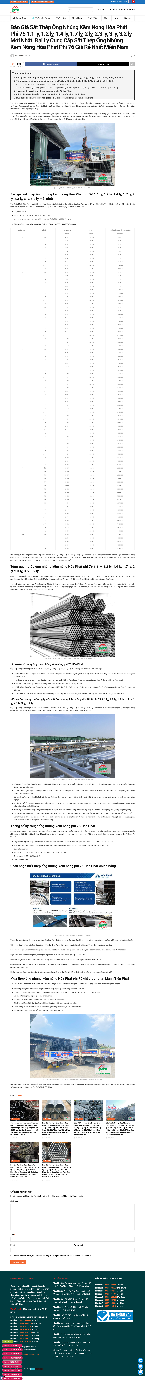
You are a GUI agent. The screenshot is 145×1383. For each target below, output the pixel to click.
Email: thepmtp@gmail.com (43, 2)
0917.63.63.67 (26, 1323)
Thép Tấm (93, 18)
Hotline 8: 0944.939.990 (12, 1374)
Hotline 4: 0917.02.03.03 (12, 1358)
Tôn (106, 18)
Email (13, 1245)
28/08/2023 (46, 1138)
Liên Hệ (131, 9)
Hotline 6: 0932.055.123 (12, 1366)
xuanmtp (20, 56)
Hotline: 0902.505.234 (20, 2)
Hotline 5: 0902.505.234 (12, 1362)
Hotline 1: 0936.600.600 (12, 1346)
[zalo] (140, 1366)
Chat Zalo (7, 1341)
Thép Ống (28, 56)
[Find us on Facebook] (130, 2)
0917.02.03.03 (26, 1332)
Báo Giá (101, 9)
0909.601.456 (25, 1329)
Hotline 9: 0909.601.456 (12, 1379)
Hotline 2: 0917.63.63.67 (12, 1350)
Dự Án (122, 9)
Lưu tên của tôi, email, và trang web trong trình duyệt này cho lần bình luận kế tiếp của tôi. (52, 1255)
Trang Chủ (21, 18)
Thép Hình (77, 18)
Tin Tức (111, 9)
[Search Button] (92, 9)
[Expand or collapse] (132, 73)
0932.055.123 (25, 1335)
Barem (127, 18)
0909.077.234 (25, 1326)
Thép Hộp (61, 18)
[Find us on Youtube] (133, 2)
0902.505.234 (25, 1338)
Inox (116, 18)
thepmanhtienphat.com (29, 1355)
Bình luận (15, 1201)
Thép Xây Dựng (42, 18)
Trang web (78, 1245)
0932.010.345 (25, 1341)
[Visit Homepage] (15, 9)
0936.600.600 (25, 1320)
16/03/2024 (15, 1138)
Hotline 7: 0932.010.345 (12, 1370)
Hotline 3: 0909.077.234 (12, 1354)
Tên (12, 1234)
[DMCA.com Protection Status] (36, 1369)
